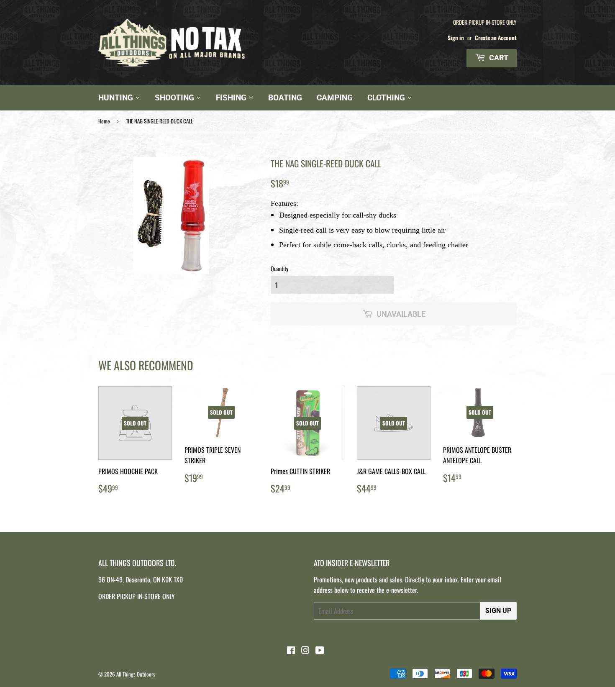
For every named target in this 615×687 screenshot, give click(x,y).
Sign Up (498, 611)
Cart (497, 57)
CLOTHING (387, 98)
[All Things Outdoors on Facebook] (291, 651)
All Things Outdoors (135, 674)
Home (104, 121)
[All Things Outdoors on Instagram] (305, 651)
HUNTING (116, 98)
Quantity (279, 268)
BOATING (285, 98)
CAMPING (335, 98)
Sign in (456, 37)
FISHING (232, 98)
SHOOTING (175, 98)
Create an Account (496, 37)
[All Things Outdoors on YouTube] (319, 651)
